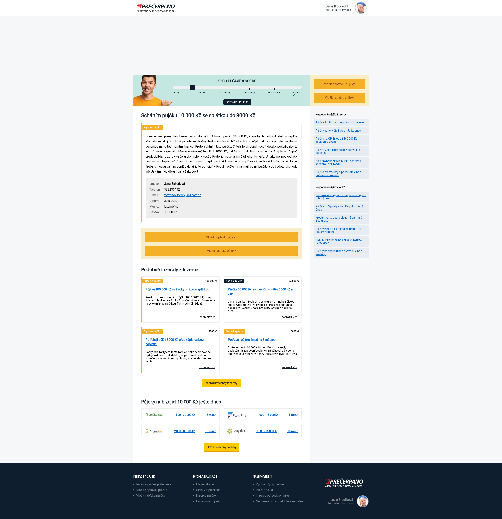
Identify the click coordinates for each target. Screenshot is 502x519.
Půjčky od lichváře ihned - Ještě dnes (338, 130)
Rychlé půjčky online (270, 484)
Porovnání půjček (208, 501)
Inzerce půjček (206, 495)
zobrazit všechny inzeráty (221, 383)
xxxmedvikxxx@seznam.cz (182, 195)
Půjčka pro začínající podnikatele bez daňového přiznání (338, 174)
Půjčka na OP (265, 490)
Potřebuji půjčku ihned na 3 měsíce (251, 340)
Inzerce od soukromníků (272, 495)
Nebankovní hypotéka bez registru (279, 501)
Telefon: (154, 189)
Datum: (154, 201)
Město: (154, 206)
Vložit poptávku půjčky (221, 237)
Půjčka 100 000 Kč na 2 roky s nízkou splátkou (177, 289)
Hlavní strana (205, 484)
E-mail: (154, 195)
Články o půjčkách (208, 490)
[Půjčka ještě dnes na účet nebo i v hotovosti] (345, 490)
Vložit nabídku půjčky (221, 251)
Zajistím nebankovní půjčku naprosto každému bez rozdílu (338, 162)
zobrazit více (207, 316)
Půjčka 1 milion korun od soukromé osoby (341, 122)
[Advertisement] (251, 45)
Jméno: (154, 184)
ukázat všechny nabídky (221, 447)
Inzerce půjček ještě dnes (153, 484)
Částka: (154, 212)
